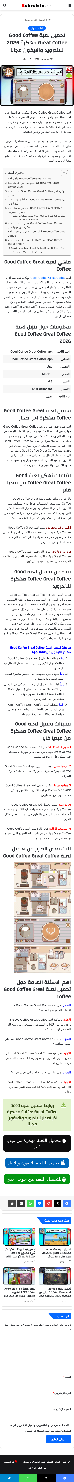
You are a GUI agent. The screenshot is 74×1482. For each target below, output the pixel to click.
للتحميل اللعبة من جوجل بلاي (33, 1179)
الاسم (67, 1376)
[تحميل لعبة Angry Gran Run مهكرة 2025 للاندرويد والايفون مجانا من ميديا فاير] (19, 1276)
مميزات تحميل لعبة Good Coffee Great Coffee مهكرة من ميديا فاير (35, 225)
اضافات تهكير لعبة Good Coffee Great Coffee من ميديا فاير (36, 201)
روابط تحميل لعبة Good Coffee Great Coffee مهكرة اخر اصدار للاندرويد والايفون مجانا (39, 250)
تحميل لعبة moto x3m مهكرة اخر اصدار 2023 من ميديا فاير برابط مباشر (56, 1253)
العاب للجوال (30, 19)
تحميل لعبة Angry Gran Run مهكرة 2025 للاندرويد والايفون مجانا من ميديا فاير (19, 1292)
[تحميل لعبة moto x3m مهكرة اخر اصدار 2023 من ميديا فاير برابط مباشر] (55, 1237)
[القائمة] (69, 6)
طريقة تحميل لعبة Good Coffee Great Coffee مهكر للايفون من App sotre (41, 218)
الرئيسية (43, 19)
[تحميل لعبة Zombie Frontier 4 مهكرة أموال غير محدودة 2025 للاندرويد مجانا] (55, 1276)
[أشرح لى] (37, 5)
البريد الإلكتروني (62, 1392)
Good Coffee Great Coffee (47, 278)
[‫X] (57, 1203)
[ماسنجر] (39, 1203)
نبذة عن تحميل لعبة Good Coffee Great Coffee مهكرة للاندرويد (35, 210)
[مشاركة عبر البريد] (21, 1203)
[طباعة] (12, 1203)
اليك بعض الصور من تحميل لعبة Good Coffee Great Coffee (37, 233)
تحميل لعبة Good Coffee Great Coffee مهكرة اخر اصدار (37, 193)
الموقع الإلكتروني (62, 1408)
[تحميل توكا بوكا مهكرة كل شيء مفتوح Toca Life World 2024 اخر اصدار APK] (19, 1237)
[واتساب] (30, 1203)
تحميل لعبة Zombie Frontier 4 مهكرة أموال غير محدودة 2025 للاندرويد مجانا (55, 1292)
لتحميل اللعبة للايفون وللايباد (34, 1163)
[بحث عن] (5, 6)
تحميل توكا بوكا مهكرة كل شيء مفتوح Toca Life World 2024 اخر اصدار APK (20, 1253)
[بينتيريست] (48, 1203)
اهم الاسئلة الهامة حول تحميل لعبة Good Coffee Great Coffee (35, 242)
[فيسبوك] (67, 1203)
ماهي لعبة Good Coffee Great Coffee (29, 178)
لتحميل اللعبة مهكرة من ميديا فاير (34, 1143)
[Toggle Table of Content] (62, 173)
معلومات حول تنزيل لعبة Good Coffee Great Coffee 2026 (33, 184)
